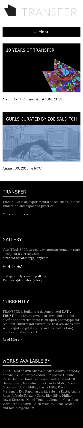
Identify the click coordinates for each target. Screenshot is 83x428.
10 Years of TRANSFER (30, 50)
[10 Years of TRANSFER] (41, 59)
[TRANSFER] (41, 6)
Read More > (12, 339)
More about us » (15, 214)
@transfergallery (33, 276)
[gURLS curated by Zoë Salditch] (41, 128)
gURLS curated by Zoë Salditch (41, 119)
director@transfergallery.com (25, 258)
